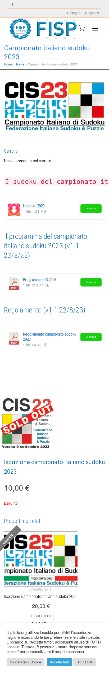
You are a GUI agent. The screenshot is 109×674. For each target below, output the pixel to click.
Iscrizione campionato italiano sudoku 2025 (41, 596)
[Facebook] (12, 4)
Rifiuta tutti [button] (84, 661)
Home (8, 64)
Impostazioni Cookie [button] (25, 661)
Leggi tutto (41, 616)
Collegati (73, 13)
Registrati (92, 13)
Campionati (40, 589)
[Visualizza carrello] (81, 28)
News (20, 64)
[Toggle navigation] (95, 28)
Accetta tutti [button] (59, 661)
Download (91, 208)
